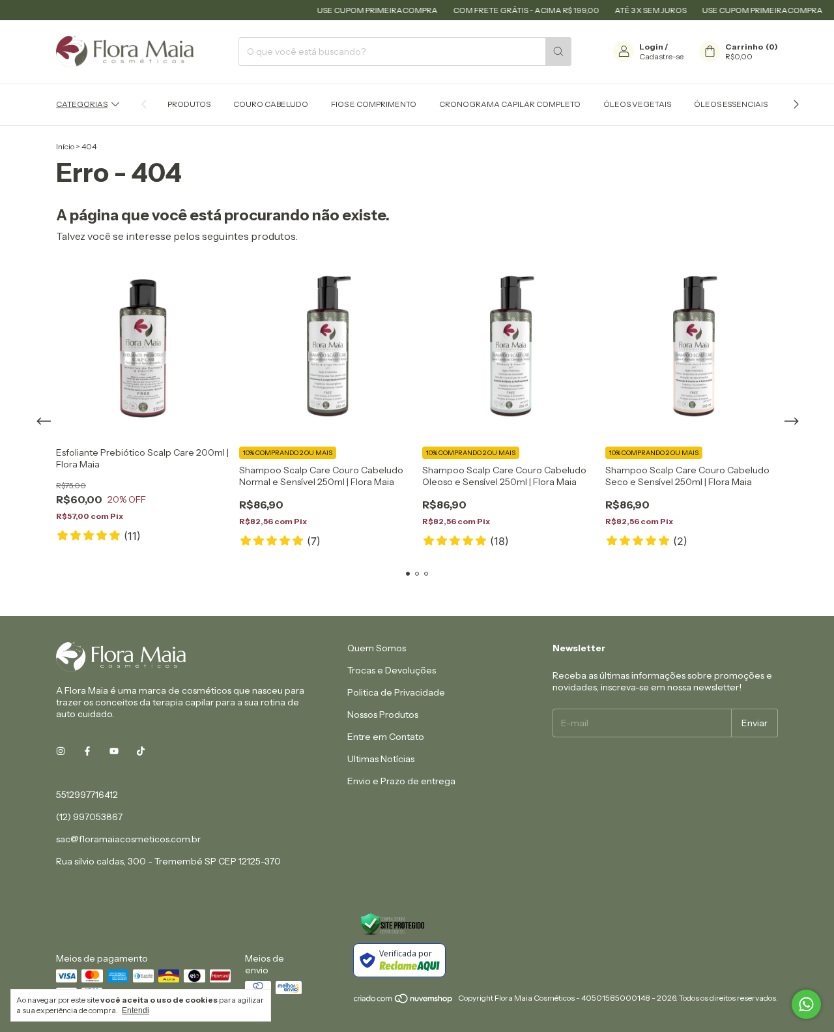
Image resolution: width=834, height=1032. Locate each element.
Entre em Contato (385, 737)
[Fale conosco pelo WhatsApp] (806, 1004)
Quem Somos (376, 648)
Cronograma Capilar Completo (510, 104)
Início (65, 146)
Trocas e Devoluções (391, 670)
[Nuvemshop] (403, 1001)
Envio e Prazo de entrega (401, 781)
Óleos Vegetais (637, 104)
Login (651, 47)
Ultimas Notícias (380, 759)
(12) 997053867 (89, 817)
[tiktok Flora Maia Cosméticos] (140, 752)
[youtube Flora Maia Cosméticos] (114, 752)
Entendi (135, 1010)
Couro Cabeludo (270, 104)
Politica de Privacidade (396, 692)
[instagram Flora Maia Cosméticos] (60, 752)
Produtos (188, 104)
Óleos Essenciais (731, 104)
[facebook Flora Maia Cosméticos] (87, 752)
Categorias (82, 104)
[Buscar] (558, 51)
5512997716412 (87, 795)
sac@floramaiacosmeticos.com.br (128, 839)
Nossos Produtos (382, 714)
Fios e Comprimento (373, 104)
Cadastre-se (661, 56)
